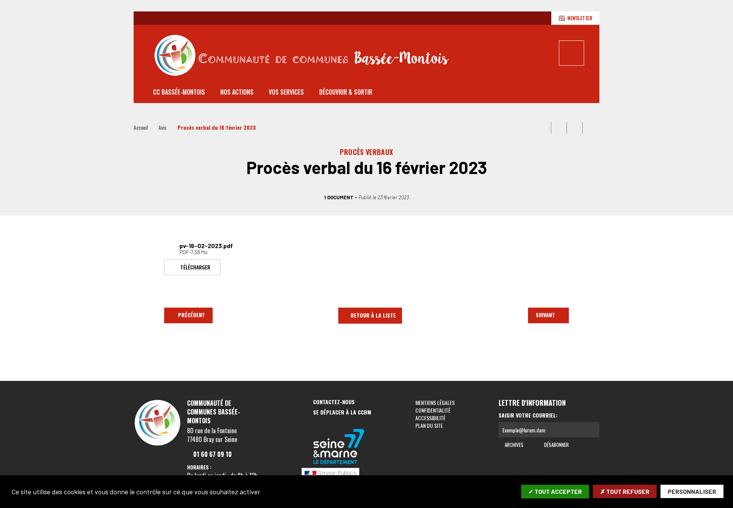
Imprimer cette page (543, 128)
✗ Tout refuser (624, 491)
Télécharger (195, 267)
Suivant (545, 315)
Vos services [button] (286, 92)
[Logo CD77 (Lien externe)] (339, 447)
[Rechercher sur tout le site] (571, 53)
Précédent (191, 315)
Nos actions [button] (236, 92)
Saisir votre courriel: (528, 415)
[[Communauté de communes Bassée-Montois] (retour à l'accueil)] (157, 445)
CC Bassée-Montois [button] (179, 92)
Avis (162, 127)
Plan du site (429, 425)
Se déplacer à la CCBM (342, 412)
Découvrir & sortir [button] (345, 92)
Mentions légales (435, 402)
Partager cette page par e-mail (574, 128)
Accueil (141, 127)
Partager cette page (590, 128)
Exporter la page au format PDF (559, 128)
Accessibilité (430, 418)
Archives (513, 444)
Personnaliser (692, 491)
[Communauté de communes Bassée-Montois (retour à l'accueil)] (301, 55)
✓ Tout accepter (555, 491)
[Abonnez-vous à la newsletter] (591, 429)
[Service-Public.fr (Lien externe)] (339, 475)
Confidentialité (432, 410)
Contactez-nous (334, 402)
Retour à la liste (373, 315)
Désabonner (555, 444)
